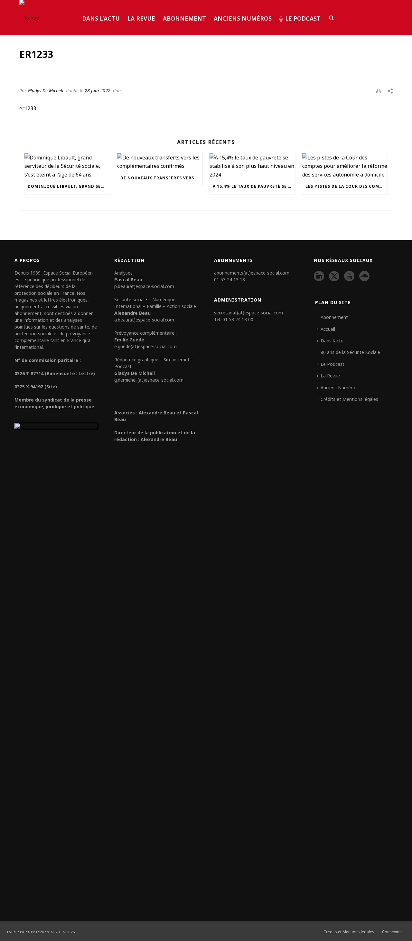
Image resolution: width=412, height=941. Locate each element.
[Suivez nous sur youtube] (349, 276)
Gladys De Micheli (45, 90)
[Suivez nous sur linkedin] (319, 276)
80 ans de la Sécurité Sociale (350, 352)
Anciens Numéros (243, 18)
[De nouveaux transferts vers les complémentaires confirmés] (160, 161)
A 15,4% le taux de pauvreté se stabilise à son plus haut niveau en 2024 (254, 186)
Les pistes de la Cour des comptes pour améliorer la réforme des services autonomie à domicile (346, 186)
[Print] (378, 90)
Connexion (392, 932)
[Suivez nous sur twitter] (334, 276)
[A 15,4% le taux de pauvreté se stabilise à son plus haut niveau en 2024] (252, 166)
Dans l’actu (101, 18)
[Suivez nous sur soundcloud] (364, 276)
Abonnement (184, 18)
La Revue (141, 18)
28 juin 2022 (97, 90)
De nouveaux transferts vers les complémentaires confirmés (161, 178)
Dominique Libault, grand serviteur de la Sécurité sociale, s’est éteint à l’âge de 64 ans (69, 186)
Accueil (328, 329)
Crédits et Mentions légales (349, 399)
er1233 (27, 108)
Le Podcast (303, 18)
